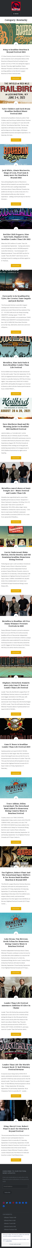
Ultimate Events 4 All (10, 1226)
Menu (17, 13)
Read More (16, 78)
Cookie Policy (9, 1240)
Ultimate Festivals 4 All (10, 1229)
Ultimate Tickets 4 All (10, 1217)
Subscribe (7, 1192)
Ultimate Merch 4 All (9, 1220)
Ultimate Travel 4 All (9, 1223)
